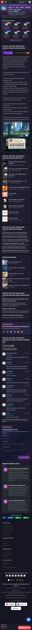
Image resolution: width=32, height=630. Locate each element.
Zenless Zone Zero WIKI (8, 530)
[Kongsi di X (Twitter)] (7, 331)
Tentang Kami (6, 541)
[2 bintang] (6, 444)
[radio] (7, 355)
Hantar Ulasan (24, 457)
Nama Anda (6, 435)
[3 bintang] (9, 444)
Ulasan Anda (6, 447)
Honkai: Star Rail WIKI (8, 528)
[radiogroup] (9, 355)
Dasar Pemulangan (7, 552)
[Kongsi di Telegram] (14, 331)
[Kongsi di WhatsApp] (11, 331)
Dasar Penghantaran (7, 554)
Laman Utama (4, 5)
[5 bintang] (15, 444)
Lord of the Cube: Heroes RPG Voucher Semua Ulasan (14, 420)
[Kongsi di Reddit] (21, 331)
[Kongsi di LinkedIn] (18, 331)
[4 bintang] (12, 444)
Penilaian (5, 441)
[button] (16, 523)
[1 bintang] (4, 444)
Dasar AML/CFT (6, 556)
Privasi (4, 565)
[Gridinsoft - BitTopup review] (21, 604)
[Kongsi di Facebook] (3, 331)
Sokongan (5, 543)
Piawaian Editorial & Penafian (9, 567)
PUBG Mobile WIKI (7, 532)
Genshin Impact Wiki (7, 525)
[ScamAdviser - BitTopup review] (10, 604)
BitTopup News (6, 534)
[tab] (8, 52)
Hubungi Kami (6, 545)
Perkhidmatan (6, 563)
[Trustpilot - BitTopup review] (16, 608)
